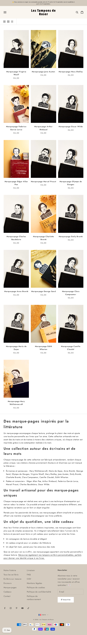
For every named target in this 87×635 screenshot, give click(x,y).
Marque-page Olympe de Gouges (71, 183)
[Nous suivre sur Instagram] (11, 608)
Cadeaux (7, 591)
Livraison (31, 570)
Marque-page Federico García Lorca (16, 128)
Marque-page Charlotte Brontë (43, 238)
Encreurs (8, 583)
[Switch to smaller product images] (8, 22)
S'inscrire (66, 599)
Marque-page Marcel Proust (43, 181)
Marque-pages (10, 587)
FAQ (29, 574)
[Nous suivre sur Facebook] (5, 608)
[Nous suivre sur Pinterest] (16, 608)
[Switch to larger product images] (4, 22)
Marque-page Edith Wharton (43, 348)
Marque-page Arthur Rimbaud (43, 128)
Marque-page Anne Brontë (16, 291)
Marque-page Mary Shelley (71, 71)
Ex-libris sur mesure (12, 579)
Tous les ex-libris (11, 574)
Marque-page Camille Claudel (70, 348)
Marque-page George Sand (43, 291)
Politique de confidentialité (39, 591)
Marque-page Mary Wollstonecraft (16, 403)
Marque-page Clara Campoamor (70, 293)
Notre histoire (10, 570)
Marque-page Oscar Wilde (71, 126)
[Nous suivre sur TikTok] (28, 608)
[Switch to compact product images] (12, 22)
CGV (29, 579)
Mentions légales (34, 583)
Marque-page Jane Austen (43, 71)
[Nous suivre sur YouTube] (22, 608)
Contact (7, 596)
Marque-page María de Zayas (16, 348)
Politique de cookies (36, 587)
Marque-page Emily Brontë (71, 236)
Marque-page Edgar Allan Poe (16, 183)
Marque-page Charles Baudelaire (16, 238)
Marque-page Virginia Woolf (16, 73)
